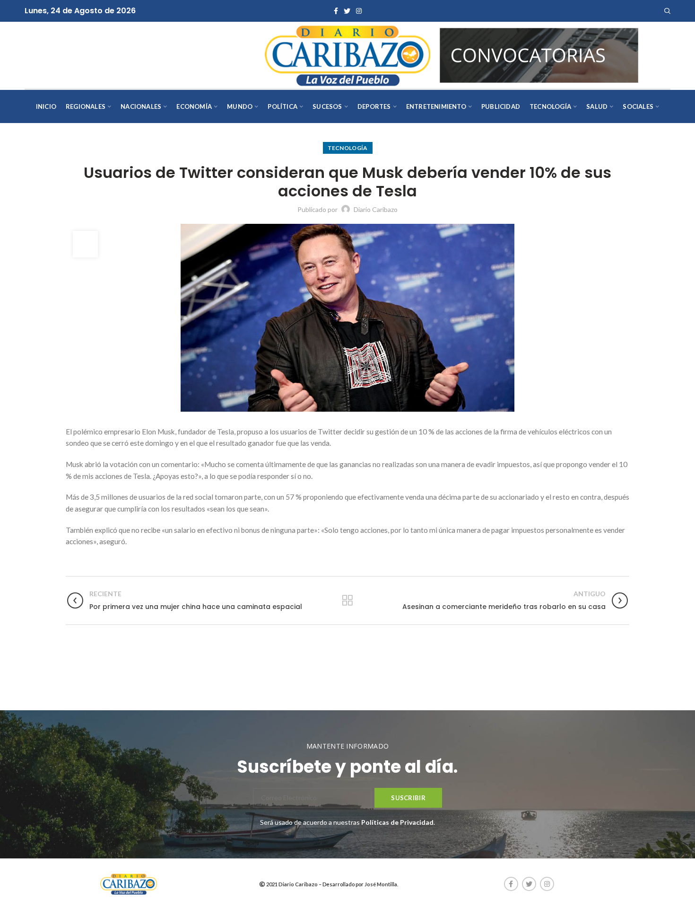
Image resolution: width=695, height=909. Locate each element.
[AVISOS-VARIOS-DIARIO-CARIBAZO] (539, 54)
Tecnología (348, 147)
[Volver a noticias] (347, 600)
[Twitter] (347, 11)
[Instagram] (359, 11)
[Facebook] (336, 11)
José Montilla (381, 884)
